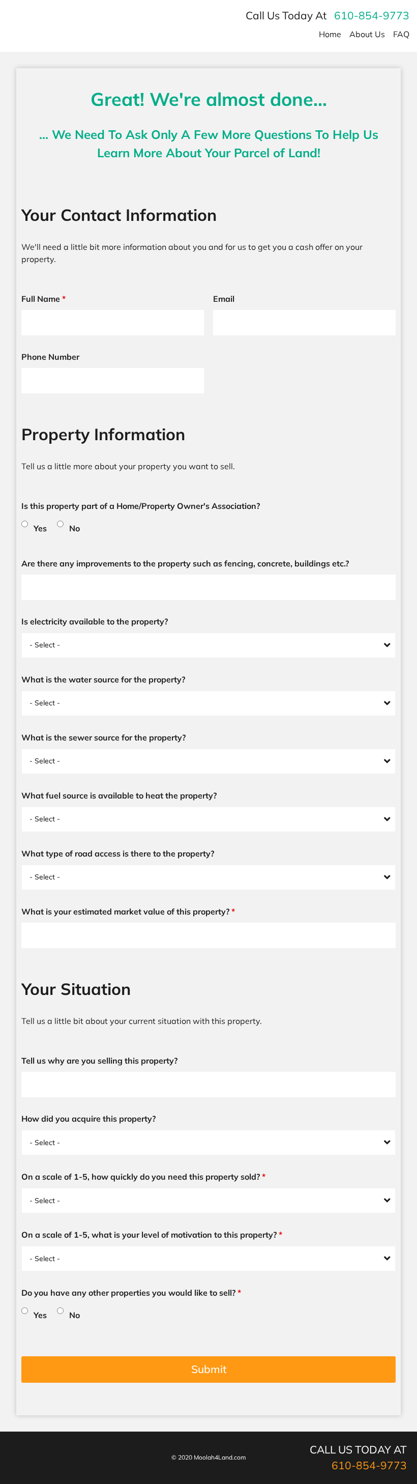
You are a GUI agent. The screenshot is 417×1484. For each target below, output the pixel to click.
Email (223, 299)
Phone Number (50, 357)
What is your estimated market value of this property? (128, 911)
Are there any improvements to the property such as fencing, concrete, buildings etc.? (185, 563)
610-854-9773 (371, 15)
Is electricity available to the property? (94, 621)
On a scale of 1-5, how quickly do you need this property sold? (143, 1177)
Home (330, 34)
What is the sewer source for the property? (103, 737)
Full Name (43, 299)
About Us (367, 34)
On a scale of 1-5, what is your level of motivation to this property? (151, 1235)
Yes (40, 528)
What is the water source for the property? (103, 679)
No (74, 528)
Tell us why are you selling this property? (99, 1060)
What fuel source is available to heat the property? (119, 795)
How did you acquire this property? (88, 1119)
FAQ (401, 34)
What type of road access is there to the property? (117, 853)
